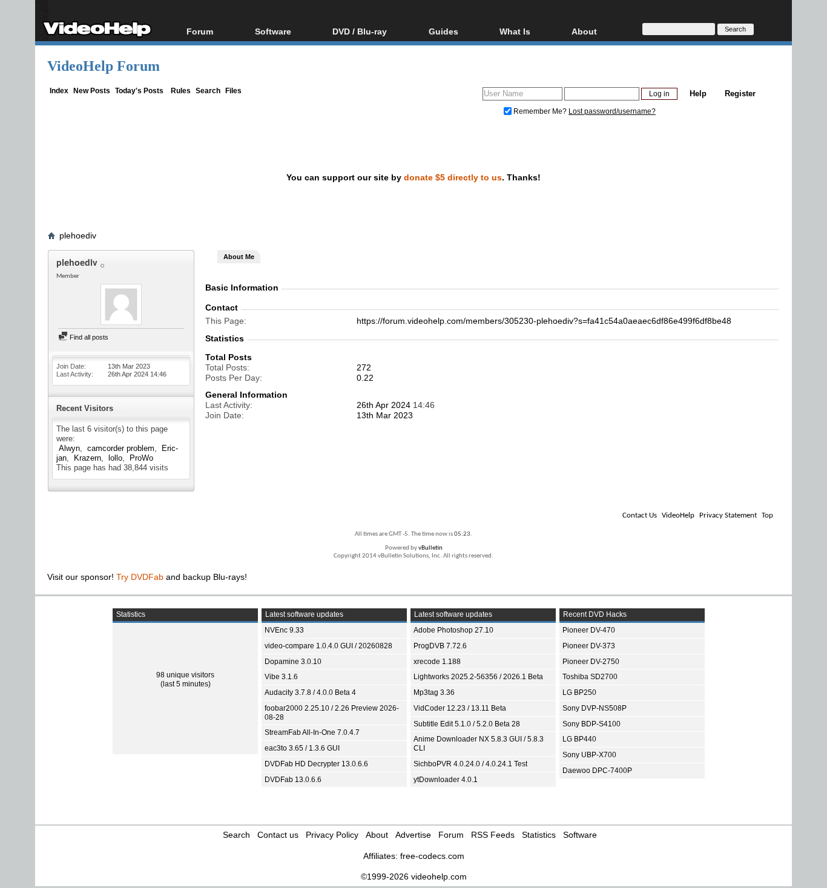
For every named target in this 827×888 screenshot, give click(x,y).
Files (233, 91)
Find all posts (88, 337)
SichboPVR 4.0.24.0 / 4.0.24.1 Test (470, 764)
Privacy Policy (332, 835)
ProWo (141, 457)
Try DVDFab (139, 577)
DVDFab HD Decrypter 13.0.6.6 (316, 764)
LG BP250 (579, 692)
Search (208, 91)
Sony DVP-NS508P (594, 708)
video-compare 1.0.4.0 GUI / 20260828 (328, 646)
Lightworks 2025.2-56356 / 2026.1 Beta (478, 677)
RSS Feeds (493, 835)
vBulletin (430, 548)
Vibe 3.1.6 (281, 677)
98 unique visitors (185, 675)
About (377, 835)
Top (767, 515)
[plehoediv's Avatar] (121, 305)
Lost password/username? (612, 111)
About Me (238, 256)
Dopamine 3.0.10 (293, 661)
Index (59, 91)
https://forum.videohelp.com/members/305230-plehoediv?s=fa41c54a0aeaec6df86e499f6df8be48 (544, 321)
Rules (181, 91)
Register (740, 93)
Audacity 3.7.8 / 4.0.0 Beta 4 (310, 692)
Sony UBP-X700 (589, 755)
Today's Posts (139, 91)
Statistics (539, 835)
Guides (443, 31)
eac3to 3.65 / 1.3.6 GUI (302, 748)
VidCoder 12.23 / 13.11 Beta (460, 708)
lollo (115, 457)
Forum (199, 31)
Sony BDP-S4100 (591, 724)
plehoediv (77, 235)
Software (273, 31)
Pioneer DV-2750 (590, 661)
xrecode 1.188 (437, 661)
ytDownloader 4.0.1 (446, 779)
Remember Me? (540, 111)
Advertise (413, 835)
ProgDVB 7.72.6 (440, 646)
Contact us (277, 835)
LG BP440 (579, 739)
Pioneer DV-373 (588, 646)
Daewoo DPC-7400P (597, 770)
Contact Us (639, 515)
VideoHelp (678, 515)
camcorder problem (120, 448)
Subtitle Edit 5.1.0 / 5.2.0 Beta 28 (467, 724)
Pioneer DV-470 (588, 630)
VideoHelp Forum (103, 66)
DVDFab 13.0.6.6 (293, 779)
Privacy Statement (728, 515)
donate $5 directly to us (453, 177)
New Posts (91, 91)
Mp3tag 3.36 (434, 692)
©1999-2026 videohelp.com (414, 876)
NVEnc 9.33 (284, 630)
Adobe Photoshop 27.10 (453, 630)
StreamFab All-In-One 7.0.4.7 (312, 732)
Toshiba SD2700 (590, 677)
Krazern (87, 457)
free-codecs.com (432, 856)
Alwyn (69, 448)
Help (698, 93)
